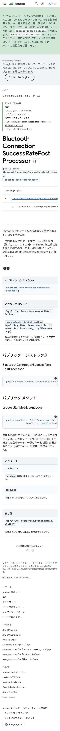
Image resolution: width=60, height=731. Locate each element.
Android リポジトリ (12, 592)
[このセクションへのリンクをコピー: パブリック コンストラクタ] (51, 355)
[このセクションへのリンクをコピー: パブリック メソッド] (40, 398)
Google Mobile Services (13, 687)
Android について (11, 708)
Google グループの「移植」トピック (20, 659)
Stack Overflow (10, 692)
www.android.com (11, 682)
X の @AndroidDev (11, 634)
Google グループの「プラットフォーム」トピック (26, 649)
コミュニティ (29, 708)
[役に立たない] (38, 96)
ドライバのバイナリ (12, 617)
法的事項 (43, 708)
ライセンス (9, 713)
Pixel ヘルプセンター (12, 677)
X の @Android (9, 630)
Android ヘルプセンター (14, 672)
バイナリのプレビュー (13, 607)
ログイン (52, 3)
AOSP (5, 89)
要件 (4, 597)
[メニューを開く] (5, 3)
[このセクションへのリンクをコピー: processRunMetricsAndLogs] (45, 408)
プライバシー (24, 713)
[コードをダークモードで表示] (55, 378)
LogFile (40, 328)
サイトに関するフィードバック (19, 718)
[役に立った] (34, 96)
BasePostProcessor (27, 179)
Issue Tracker (8, 697)
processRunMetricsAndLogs (21, 322)
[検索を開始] (36, 4)
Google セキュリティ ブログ (16, 644)
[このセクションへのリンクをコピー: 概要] (13, 269)
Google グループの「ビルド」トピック (21, 654)
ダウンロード (8, 602)
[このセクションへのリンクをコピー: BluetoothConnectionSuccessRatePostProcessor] (27, 369)
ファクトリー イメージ (13, 612)
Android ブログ (9, 639)
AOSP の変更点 (11, 45)
